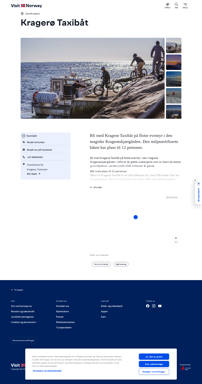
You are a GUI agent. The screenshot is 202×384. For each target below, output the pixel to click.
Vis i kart (32, 173)
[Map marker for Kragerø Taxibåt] (136, 217)
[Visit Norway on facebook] (147, 306)
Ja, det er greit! (154, 356)
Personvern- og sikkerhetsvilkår (47, 370)
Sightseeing (121, 264)
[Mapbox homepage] (172, 197)
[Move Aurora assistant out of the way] (195, 180)
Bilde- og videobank (111, 305)
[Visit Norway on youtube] (159, 306)
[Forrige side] (25, 78)
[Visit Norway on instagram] (153, 306)
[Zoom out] (176, 242)
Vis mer (97, 187)
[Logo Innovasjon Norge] (185, 368)
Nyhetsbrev (62, 311)
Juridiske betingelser (22, 316)
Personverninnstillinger (23, 340)
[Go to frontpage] (31, 6)
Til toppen (18, 289)
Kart (103, 316)
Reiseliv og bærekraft (22, 311)
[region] (135, 219)
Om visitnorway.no (21, 305)
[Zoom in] (176, 238)
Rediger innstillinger (154, 371)
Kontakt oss (62, 305)
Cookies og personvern (23, 322)
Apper (104, 311)
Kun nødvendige (154, 364)
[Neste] (160, 78)
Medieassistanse (65, 322)
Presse (59, 316)
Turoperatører (64, 327)
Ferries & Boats (101, 264)
